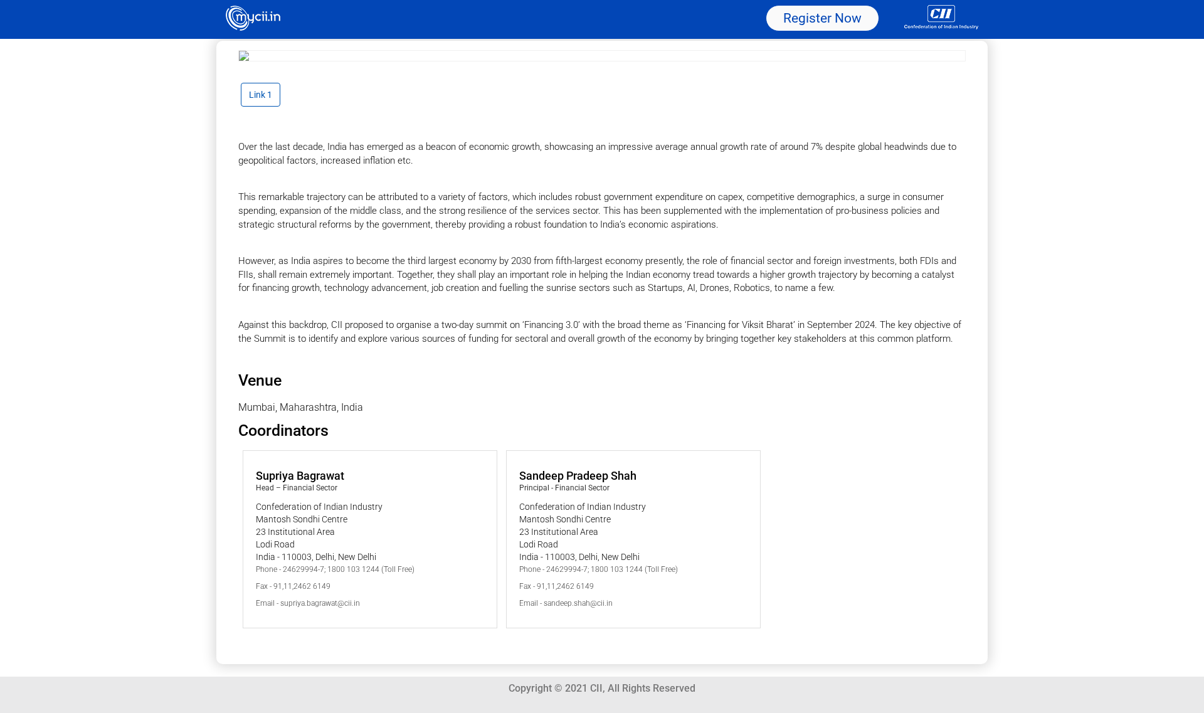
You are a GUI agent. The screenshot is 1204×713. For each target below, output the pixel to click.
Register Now (822, 18)
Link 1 (260, 95)
